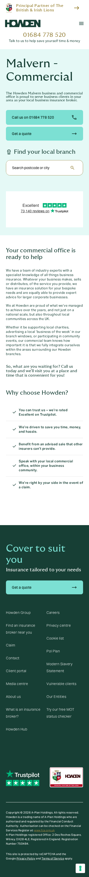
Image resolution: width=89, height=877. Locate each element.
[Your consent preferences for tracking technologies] (80, 868)
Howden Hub (16, 729)
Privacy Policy (26, 858)
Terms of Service (53, 858)
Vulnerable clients (61, 684)
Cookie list (55, 638)
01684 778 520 (44, 35)
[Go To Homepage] (23, 23)
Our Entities (56, 696)
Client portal (16, 671)
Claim (10, 645)
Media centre (17, 684)
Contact (13, 658)
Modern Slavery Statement (59, 667)
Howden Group (18, 612)
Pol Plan (53, 651)
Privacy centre (58, 625)
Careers (53, 612)
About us (13, 696)
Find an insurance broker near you (20, 629)
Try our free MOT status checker (60, 713)
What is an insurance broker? (23, 713)
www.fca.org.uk (44, 830)
